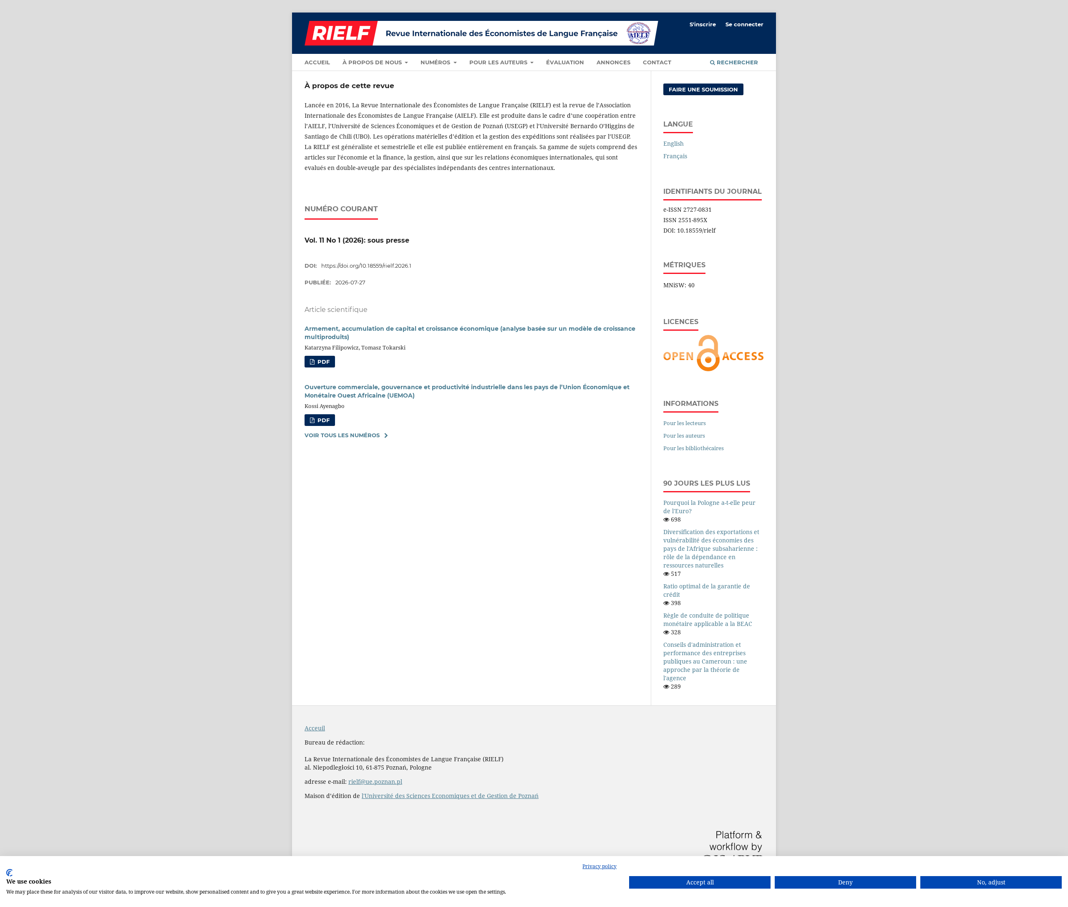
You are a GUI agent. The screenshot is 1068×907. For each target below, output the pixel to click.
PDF (323, 361)
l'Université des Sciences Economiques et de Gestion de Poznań (450, 796)
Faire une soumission (703, 89)
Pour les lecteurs (684, 423)
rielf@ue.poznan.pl (375, 781)
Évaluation (565, 62)
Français (675, 156)
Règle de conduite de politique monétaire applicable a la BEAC (707, 619)
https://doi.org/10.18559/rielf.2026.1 (366, 265)
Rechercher (736, 62)
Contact (657, 62)
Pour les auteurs (499, 62)
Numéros (436, 62)
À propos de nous (373, 62)
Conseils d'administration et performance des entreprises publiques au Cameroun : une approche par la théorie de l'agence (705, 661)
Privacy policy (599, 866)
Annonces (613, 62)
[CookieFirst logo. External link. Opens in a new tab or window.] (9, 873)
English (673, 143)
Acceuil (315, 728)
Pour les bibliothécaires (693, 448)
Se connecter (744, 24)
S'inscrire (703, 24)
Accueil (317, 62)
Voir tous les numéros (342, 435)
